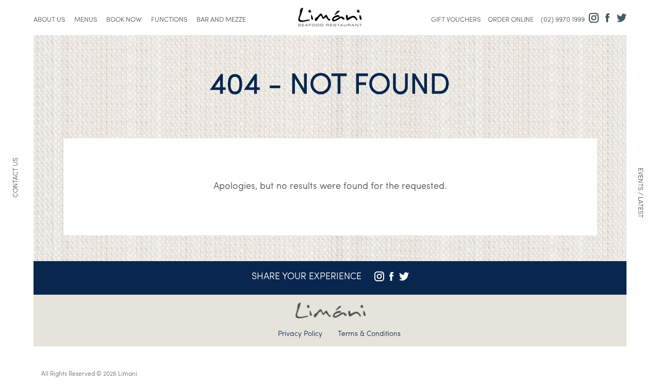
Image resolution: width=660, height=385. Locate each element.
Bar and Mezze (221, 20)
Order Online (511, 20)
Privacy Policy (300, 334)
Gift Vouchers (456, 20)
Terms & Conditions (369, 334)
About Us (49, 20)
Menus (85, 20)
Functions (169, 20)
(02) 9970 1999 (563, 20)
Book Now (124, 20)
